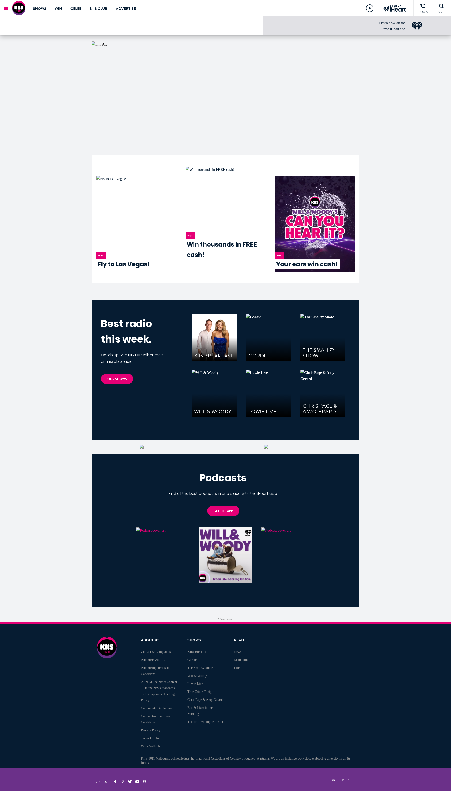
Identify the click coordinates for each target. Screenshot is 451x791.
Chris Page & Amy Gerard (205, 700)
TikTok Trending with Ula (205, 722)
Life (237, 668)
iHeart (345, 780)
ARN (331, 780)
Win (58, 9)
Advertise (126, 9)
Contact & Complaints (156, 652)
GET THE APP (223, 510)
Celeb (76, 9)
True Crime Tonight (200, 692)
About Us (150, 640)
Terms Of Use (150, 738)
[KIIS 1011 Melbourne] (19, 8)
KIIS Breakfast (197, 652)
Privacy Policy (150, 730)
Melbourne (241, 660)
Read (239, 640)
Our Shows (117, 378)
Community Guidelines (156, 708)
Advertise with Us (153, 660)
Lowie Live (195, 684)
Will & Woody (197, 676)
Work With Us (150, 746)
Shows (39, 9)
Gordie (192, 660)
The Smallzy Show (200, 668)
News (237, 652)
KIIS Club (98, 9)
